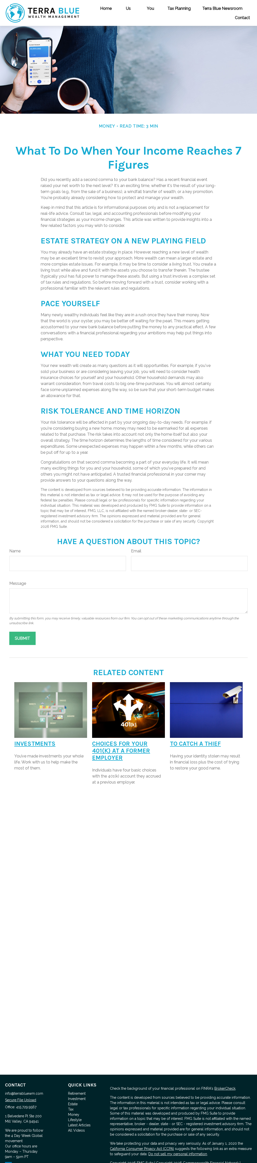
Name (15, 551)
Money (73, 1115)
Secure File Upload (20, 1100)
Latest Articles (79, 1125)
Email (136, 551)
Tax (71, 1109)
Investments (34, 743)
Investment (77, 1099)
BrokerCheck (224, 1088)
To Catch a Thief (195, 743)
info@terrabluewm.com (24, 1093)
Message (17, 583)
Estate (73, 1104)
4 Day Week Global (27, 1136)
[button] (106, 8)
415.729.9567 (26, 1107)
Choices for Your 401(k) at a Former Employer (121, 750)
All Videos (76, 1130)
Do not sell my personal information (177, 1154)
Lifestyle (75, 1120)
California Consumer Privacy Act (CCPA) (142, 1149)
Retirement (77, 1093)
